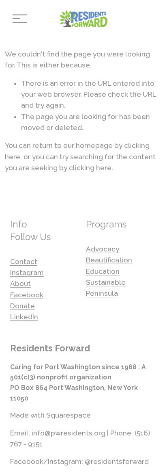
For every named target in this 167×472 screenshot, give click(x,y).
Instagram (27, 272)
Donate (22, 306)
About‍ (20, 283)
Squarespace (68, 415)
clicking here (90, 168)
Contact (23, 262)
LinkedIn (24, 317)
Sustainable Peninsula (106, 287)
